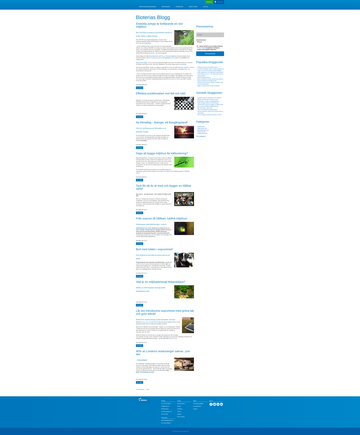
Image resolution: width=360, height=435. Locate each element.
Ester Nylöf (138, 84)
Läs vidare (139, 87)
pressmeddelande (146, 43)
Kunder (179, 406)
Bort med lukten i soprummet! (154, 249)
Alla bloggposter (140, 389)
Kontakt (179, 414)
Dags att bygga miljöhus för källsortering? (162, 153)
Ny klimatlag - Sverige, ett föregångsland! (162, 122)
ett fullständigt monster (147, 372)
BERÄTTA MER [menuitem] (193, 6)
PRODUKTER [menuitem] (179, 6)
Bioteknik (201, 126)
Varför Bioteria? (181, 403)
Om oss (179, 411)
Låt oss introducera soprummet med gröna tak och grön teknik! (165, 312)
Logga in (195, 409)
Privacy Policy (201, 48)
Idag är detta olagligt (141, 62)
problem (161, 171)
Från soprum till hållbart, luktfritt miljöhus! (161, 218)
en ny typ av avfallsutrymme (150, 322)
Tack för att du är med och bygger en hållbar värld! (163, 187)
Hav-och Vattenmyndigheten (168, 56)
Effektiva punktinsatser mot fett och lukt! (161, 93)
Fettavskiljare (202, 128)
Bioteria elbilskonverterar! (204, 77)
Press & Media (181, 416)
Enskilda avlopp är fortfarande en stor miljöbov (159, 25)
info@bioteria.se (165, 406)
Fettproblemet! (202, 133)
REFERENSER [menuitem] (166, 6)
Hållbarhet (201, 131)
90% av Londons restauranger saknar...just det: (163, 353)
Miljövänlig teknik (203, 130)
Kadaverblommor (155, 267)
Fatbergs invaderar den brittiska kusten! (208, 67)
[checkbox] (210, 42)
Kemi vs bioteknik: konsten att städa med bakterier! (210, 79)
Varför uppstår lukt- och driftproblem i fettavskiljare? (211, 72)
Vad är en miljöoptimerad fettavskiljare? (160, 281)
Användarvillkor (197, 406)
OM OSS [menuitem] (205, 6)
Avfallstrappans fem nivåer (143, 228)
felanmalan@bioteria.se (167, 420)
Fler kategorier (201, 136)
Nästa (147, 389)
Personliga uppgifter (198, 403)
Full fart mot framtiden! (203, 84)
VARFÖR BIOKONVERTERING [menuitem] (147, 6)
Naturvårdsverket (153, 56)
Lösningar (179, 409)
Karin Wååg (138, 209)
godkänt (184, 64)
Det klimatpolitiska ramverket (144, 135)
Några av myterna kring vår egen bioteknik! (208, 85)
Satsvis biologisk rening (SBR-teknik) (207, 80)
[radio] (210, 42)
